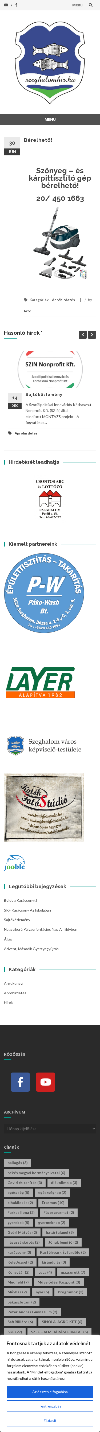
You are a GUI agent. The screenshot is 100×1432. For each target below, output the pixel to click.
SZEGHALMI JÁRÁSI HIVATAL (59, 1332)
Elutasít (50, 1420)
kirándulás (54, 1262)
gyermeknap (51, 1222)
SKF (14, 1332)
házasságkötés (23, 1242)
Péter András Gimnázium (32, 1312)
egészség (18, 1192)
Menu (77, 4)
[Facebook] (20, 1082)
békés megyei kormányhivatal (36, 1172)
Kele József (20, 1262)
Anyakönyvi (13, 983)
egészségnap (52, 1192)
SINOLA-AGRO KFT (62, 1321)
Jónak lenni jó (63, 1242)
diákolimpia (64, 1182)
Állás (8, 939)
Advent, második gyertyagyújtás (31, 948)
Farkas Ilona (21, 1212)
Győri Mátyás (22, 1232)
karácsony (19, 1252)
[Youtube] (45, 1082)
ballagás (17, 1162)
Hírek (8, 1002)
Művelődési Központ (59, 1282)
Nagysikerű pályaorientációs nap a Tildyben (40, 929)
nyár (42, 1292)
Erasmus (53, 1202)
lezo (27, 311)
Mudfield (18, 1282)
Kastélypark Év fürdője (63, 1252)
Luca (45, 1272)
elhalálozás (20, 1202)
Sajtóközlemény (44, 394)
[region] (50, 1383)
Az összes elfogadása (50, 1391)
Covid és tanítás (24, 1182)
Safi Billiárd (20, 1321)
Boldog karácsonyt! (20, 900)
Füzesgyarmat (58, 1212)
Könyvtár (18, 1272)
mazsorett (73, 1272)
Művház (17, 1292)
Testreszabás (50, 1406)
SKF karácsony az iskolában (27, 910)
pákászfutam (21, 1302)
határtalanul (60, 1232)
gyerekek (18, 1222)
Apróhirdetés (63, 300)
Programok (70, 1292)
